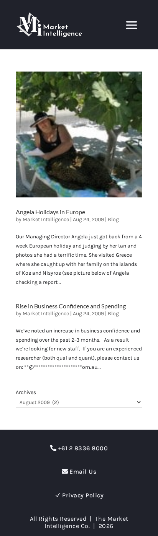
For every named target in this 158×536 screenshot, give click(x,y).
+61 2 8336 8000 (83, 448)
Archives (26, 392)
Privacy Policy (83, 495)
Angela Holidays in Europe (50, 211)
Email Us (82, 471)
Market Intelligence (46, 219)
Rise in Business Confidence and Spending (71, 306)
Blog (113, 219)
